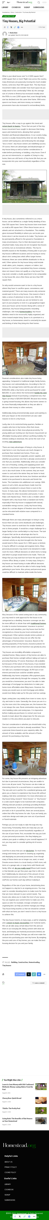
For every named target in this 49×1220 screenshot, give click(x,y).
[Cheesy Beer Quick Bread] (41, 1100)
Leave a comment (39, 983)
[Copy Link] (14, 27)
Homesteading (34, 962)
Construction (8, 16)
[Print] (18, 27)
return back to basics (11, 126)
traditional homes (38, 623)
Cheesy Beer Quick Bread (11, 1098)
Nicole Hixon (13, 32)
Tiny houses (6, 965)
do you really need (22, 868)
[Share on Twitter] (11, 27)
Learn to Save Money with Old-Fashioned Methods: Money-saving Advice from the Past (18, 1086)
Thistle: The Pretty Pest (11, 1108)
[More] (21, 27)
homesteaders (25, 312)
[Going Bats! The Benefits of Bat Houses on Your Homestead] (41, 1120)
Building (14, 962)
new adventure (15, 442)
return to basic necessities (17, 923)
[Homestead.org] (24, 2)
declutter (30, 851)
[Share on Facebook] (7, 27)
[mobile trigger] (4, 2)
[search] (38, 2)
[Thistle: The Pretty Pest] (41, 1110)
